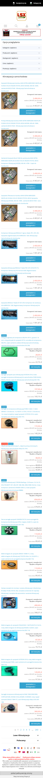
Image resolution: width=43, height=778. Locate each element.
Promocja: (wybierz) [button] (9, 69)
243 (36, 729)
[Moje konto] (27, 26)
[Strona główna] (22, 15)
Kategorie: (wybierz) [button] (9, 48)
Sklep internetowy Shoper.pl (21, 776)
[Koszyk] (37, 26)
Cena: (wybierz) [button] (8, 63)
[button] (5, 26)
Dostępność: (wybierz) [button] (10, 58)
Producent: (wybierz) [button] (10, 53)
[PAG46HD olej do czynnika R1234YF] (21, 32)
